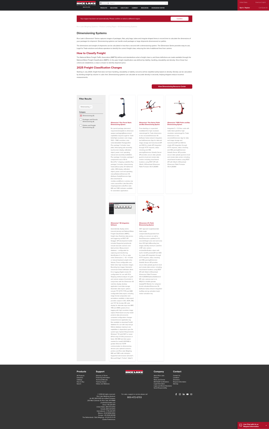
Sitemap (175, 384)
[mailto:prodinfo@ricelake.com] (191, 394)
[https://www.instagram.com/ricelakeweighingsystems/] (180, 394)
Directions (176, 380)
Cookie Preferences (108, 419)
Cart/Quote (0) (263, 8)
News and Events (159, 380)
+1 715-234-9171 (110, 411)
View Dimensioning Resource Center (172, 86)
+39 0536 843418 (109, 415)
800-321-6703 (110, 409)
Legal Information (159, 384)
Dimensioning (86, 107)
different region (134, 19)
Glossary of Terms (102, 376)
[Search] (166, 3)
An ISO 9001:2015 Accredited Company (102, 398)
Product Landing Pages (107, 27)
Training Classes (101, 382)
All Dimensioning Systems (127, 27)
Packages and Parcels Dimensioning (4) (90, 121)
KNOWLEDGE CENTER (158, 8)
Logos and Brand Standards (163, 386)
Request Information (179, 382)
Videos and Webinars (103, 384)
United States (243, 2)
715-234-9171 (111, 405)
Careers (156, 378)
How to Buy (80, 382)
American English (260, 2)
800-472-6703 (86, 7)
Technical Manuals (102, 380)
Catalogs (79, 380)
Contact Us (176, 376)
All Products (80, 376)
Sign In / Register (245, 8)
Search (79, 384)
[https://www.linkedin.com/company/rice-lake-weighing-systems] (184, 394)
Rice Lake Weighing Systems (87, 27)
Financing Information (103, 378)
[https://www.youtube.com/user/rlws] (187, 394)
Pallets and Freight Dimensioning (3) (89, 126)
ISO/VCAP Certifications (161, 382)
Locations (176, 378)
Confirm (180, 19)
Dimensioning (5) (88, 116)
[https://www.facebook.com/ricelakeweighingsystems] (176, 394)
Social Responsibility (160, 388)
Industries (80, 378)
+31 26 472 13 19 (110, 417)
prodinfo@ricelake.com (108, 403)
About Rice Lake (159, 376)
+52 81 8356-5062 (109, 413)
